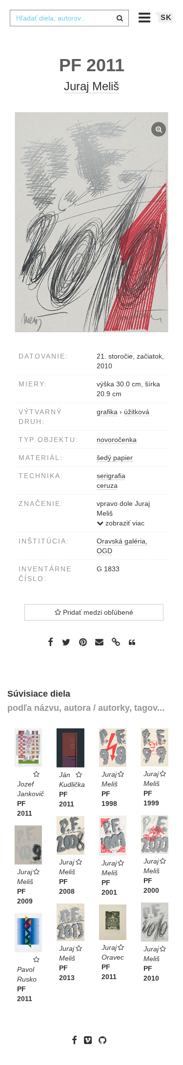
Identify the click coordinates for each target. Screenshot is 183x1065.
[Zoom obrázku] (91, 222)
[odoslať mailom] (99, 642)
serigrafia (111, 476)
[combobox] (69, 18)
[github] (105, 1040)
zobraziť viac (123, 523)
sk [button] (166, 17)
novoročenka (117, 439)
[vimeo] (90, 1040)
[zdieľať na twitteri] (66, 641)
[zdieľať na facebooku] (50, 641)
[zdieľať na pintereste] (83, 641)
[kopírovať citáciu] (132, 642)
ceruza (107, 485)
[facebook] (77, 1040)
